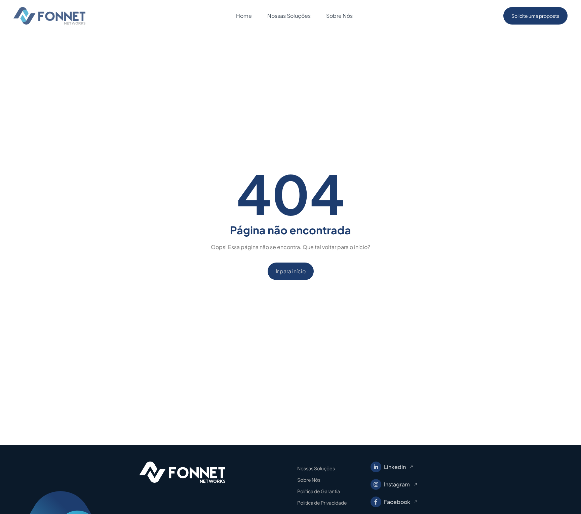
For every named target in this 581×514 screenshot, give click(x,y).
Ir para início (291, 271)
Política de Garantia (318, 491)
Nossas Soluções (316, 468)
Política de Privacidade (322, 502)
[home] (49, 16)
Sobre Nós (308, 479)
